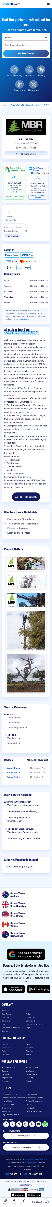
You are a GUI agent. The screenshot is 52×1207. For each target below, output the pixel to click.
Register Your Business (21, 1147)
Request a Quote (28, 154)
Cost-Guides (6, 1014)
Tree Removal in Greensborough (22, 811)
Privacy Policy (31, 1094)
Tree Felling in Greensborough (19, 829)
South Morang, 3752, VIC (21, 866)
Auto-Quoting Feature (34, 1098)
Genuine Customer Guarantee (13, 1098)
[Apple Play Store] (13, 989)
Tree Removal (14, 722)
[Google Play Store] (38, 989)
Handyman (33, 90)
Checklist (5, 1018)
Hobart (28, 1055)
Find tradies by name (34, 1024)
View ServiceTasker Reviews (37, 197)
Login (28, 1028)
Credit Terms (7, 1108)
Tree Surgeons (14, 717)
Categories (6, 1021)
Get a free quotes (26, 496)
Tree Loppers (13, 738)
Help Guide (30, 1108)
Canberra (5, 1055)
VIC (22, 105)
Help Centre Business (34, 1111)
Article (28, 1014)
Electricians (30, 1081)
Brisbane (29, 1048)
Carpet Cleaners (32, 1074)
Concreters (6, 1081)
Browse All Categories (34, 1101)
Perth (4, 1051)
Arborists (29, 75)
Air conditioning (14, 75)
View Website (12, 236)
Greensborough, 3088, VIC (37, 105)
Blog (27, 1011)
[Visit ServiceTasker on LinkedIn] (32, 1124)
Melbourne (6, 1048)
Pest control (19, 90)
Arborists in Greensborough (17, 802)
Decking (5, 1071)
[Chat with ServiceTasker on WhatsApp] (45, 1124)
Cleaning (41, 75)
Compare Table (8, 1105)
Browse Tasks (7, 1111)
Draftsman (30, 1071)
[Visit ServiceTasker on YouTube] (38, 1124)
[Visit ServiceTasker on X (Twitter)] (19, 1124)
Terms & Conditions (9, 1094)
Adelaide (29, 1051)
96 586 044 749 (15, 227)
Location (5, 1044)
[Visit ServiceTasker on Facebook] (6, 1124)
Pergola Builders (32, 1068)
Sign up (5, 1031)
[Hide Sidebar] (48, 3)
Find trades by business (11, 1028)
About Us (5, 1011)
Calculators (30, 1021)
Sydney (29, 1044)
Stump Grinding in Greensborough (23, 838)
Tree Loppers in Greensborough (22, 832)
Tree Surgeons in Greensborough (23, 805)
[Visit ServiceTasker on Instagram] (25, 1124)
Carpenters (6, 1074)
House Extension (8, 1068)
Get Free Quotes (24, 1136)
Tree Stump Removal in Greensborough (18, 819)
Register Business (24, 1203)
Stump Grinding (14, 743)
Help (3, 1024)
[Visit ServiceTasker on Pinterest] (12, 1124)
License (29, 1105)
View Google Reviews (14, 197)
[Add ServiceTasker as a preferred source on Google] (26, 954)
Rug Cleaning (7, 1078)
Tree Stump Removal (17, 727)
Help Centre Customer (10, 1115)
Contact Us (30, 1018)
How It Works (7, 1101)
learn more (24, 319)
